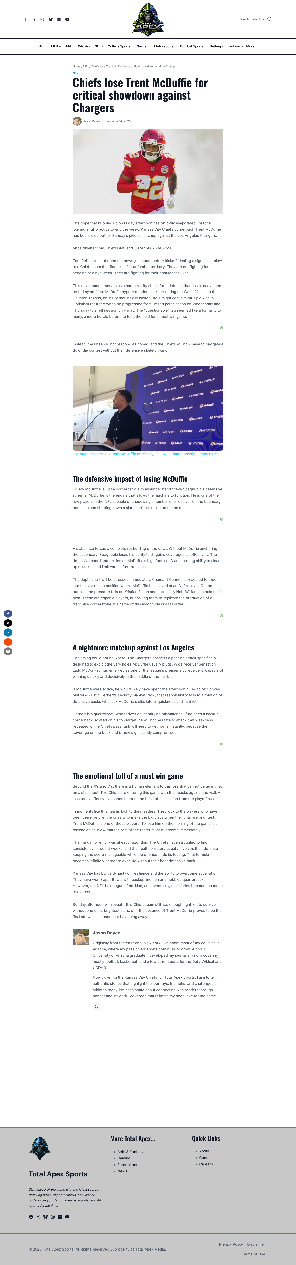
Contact (206, 1158)
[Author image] (77, 121)
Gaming (123, 1158)
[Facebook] (25, 19)
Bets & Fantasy (130, 1151)
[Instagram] (42, 19)
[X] (34, 19)
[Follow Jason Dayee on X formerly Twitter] (96, 1006)
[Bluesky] (50, 19)
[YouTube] (67, 19)
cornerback (126, 489)
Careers (206, 1164)
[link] (79, 372)
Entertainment (129, 1165)
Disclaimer (256, 1244)
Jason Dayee (91, 121)
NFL (75, 72)
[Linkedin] (59, 19)
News (122, 1171)
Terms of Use (253, 1254)
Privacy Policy (231, 1244)
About (204, 1151)
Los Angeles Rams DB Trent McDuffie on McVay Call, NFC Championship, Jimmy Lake (147, 372)
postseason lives (174, 273)
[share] (215, 371)
